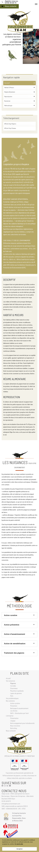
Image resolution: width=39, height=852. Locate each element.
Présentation (14, 718)
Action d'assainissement (14, 634)
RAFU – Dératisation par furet (19, 713)
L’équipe (12, 721)
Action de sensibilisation (14, 644)
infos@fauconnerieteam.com (11, 804)
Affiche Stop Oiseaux (10, 128)
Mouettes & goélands (17, 691)
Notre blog (13, 728)
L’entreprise (9, 716)
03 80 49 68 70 (11, 2)
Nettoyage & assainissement (19, 708)
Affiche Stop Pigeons (10, 124)
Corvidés (13, 686)
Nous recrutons (15, 726)
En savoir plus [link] (19, 844)
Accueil (8, 678)
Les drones (13, 711)
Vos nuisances (10, 681)
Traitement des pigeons (14, 653)
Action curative (10, 615)
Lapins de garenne (16, 693)
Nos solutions (10, 701)
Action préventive (11, 625)
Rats (11, 696)
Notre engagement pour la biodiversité (22, 723)
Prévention (13, 706)
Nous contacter (10, 6)
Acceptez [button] (20, 849)
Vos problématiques (12, 698)
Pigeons (13, 683)
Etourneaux (14, 688)
